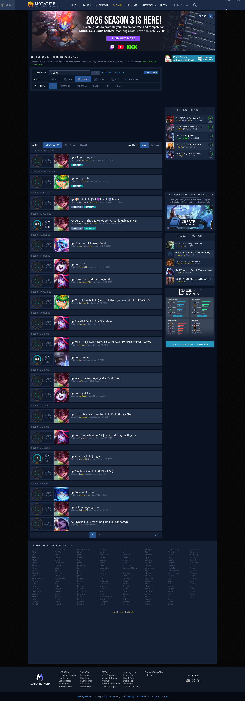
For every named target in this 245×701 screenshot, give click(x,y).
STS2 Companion (131, 686)
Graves (58, 599)
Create (75, 4)
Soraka (148, 596)
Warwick (194, 552)
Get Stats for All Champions (190, 344)
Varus (170, 583)
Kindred (103, 549)
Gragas (58, 596)
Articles (165, 696)
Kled (102, 552)
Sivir (147, 586)
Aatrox (35, 549)
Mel (101, 591)
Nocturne (126, 565)
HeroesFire (85, 686)
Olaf (124, 570)
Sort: (35, 144)
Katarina (81, 594)
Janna (79, 562)
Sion (147, 583)
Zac (192, 581)
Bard (34, 586)
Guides (87, 4)
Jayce (79, 570)
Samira (148, 560)
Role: (37, 79)
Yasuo (193, 565)
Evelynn (58, 573)
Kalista (80, 583)
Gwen (57, 601)
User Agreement (84, 696)
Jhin (79, 573)
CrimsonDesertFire (154, 672)
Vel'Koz (171, 591)
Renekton (126, 604)
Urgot (170, 581)
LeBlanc (103, 557)
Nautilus (126, 554)
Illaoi (79, 554)
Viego (170, 599)
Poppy (125, 581)
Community (149, 4)
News (163, 4)
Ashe (34, 575)
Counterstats (65, 681)
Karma (80, 586)
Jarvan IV (81, 565)
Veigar (171, 588)
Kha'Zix (80, 604)
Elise (57, 570)
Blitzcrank (36, 591)
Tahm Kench (173, 549)
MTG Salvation (109, 675)
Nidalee (126, 560)
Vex (169, 594)
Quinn (125, 588)
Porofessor (64, 678)
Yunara (193, 573)
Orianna (126, 573)
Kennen (80, 601)
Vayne (171, 586)
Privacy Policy (101, 696)
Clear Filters (151, 72)
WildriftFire (64, 683)
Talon (170, 554)
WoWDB (106, 681)
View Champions (113, 71)
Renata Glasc (128, 601)
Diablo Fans (129, 681)
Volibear (194, 549)
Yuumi (193, 575)
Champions (102, 4)
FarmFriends (86, 681)
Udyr (170, 578)
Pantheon (126, 578)
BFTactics (107, 672)
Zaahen (193, 578)
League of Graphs (67, 675)
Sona (147, 594)
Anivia (35, 568)
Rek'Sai (125, 596)
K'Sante (80, 578)
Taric (170, 557)
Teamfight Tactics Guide (122, 612)
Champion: (40, 72)
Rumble (148, 554)
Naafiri (103, 604)
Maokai (103, 586)
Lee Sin (103, 560)
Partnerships (143, 696)
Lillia (102, 565)
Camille (35, 604)
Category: (39, 85)
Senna (148, 565)
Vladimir (172, 604)
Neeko (125, 557)
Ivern (79, 560)
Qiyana (125, 586)
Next (157, 535)
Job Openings (129, 696)
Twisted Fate (174, 573)
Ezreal (57, 575)
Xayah (193, 557)
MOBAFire (64, 672)
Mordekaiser (106, 599)
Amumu (35, 565)
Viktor (170, 601)
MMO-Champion (109, 686)
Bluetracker (128, 675)
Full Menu (178, 4)
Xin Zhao (194, 562)
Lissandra (104, 568)
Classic (117, 4)
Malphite (104, 581)
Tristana (172, 565)
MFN (8, 5)
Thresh (171, 562)
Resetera (84, 678)
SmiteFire (85, 672)
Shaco (148, 573)
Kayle (79, 596)
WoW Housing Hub (111, 683)
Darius (58, 557)
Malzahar (104, 583)
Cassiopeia (60, 549)
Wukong (194, 554)
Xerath (193, 560)
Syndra (148, 604)
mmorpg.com (129, 672)
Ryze (147, 557)
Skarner (148, 588)
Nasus (125, 552)
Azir (34, 583)
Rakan (125, 591)
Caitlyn (35, 601)
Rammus (126, 594)
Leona (103, 562)
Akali (34, 554)
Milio (102, 594)
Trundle (171, 568)
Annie (34, 570)
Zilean (193, 591)
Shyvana (149, 578)
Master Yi (104, 588)
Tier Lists (132, 4)
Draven (58, 565)
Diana (57, 560)
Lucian (103, 573)
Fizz (56, 583)
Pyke (124, 583)
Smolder (149, 591)
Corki (57, 554)
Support (155, 696)
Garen (57, 591)
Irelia (79, 557)
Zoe (192, 594)
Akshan (35, 557)
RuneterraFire (65, 686)
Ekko (57, 568)
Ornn (124, 575)
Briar (34, 599)
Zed (192, 583)
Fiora (57, 581)
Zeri (192, 586)
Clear (95, 72)
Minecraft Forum (110, 678)
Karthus (80, 588)
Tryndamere (173, 570)
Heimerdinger (83, 549)
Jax (78, 568)
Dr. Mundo (59, 562)
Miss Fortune (106, 596)
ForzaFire (84, 683)
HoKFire (148, 675)
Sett (147, 570)
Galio (57, 586)
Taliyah (171, 552)
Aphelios (36, 573)
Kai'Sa (80, 581)
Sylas (147, 601)
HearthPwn (128, 678)
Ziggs (192, 588)
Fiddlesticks (60, 578)
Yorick (193, 570)
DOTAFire (85, 675)
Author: (133, 144)
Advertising (115, 696)
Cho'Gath (59, 552)
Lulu (102, 575)
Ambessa (36, 562)
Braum (35, 596)
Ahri (34, 552)
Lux (101, 578)
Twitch (171, 575)
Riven (147, 552)
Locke (102, 570)
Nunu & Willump (130, 568)
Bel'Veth (36, 588)
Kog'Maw (104, 554)
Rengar (148, 549)
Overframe (128, 683)
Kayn (79, 599)
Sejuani (148, 562)
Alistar (35, 560)
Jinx (78, 575)
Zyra (192, 596)
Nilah (124, 562)
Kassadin (81, 591)
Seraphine (150, 568)
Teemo (171, 560)
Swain (148, 599)
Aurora (35, 581)
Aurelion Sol (37, 578)
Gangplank (60, 588)
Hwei (79, 552)
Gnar (57, 594)
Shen (147, 575)
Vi (169, 596)
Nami (125, 549)
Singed (148, 581)
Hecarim (59, 604)
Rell (124, 599)
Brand (35, 594)
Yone (192, 568)
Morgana (104, 601)
